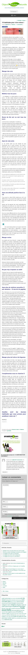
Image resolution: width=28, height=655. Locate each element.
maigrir (7, 613)
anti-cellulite (17, 598)
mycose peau (4, 615)
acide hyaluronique (6, 598)
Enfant (4, 584)
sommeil (18, 618)
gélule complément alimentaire (14, 608)
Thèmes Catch (17, 653)
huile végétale (8, 612)
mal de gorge (12, 613)
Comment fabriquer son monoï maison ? (16, 569)
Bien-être (14, 429)
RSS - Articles (5, 591)
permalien (9, 430)
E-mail (4, 506)
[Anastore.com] (11, 453)
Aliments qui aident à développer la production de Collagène (14, 552)
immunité (18, 612)
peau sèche (11, 616)
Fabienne (13, 24)
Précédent (19, 20)
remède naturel (11, 618)
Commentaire (5, 485)
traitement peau (8, 619)
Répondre (5, 472)
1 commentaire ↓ (19, 24)
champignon (13, 603)
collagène (13, 605)
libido (22, 612)
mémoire (8, 615)
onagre (7, 616)
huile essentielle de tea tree (17, 610)
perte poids (23, 616)
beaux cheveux (14, 601)
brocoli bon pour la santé (6, 603)
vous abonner (9, 516)
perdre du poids (17, 616)
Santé (17, 429)
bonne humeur (20, 601)
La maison (5, 585)
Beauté (4, 581)
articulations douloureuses (16, 600)
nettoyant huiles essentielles (20, 615)
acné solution (13, 598)
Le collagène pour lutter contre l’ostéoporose (11, 555)
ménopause (13, 615)
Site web (4, 511)
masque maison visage (22, 613)
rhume (16, 618)
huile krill (3, 612)
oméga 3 (4, 616)
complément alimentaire (18, 606)
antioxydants (8, 600)
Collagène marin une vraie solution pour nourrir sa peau (13, 550)
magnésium (4, 613)
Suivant (24, 20)
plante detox (5, 618)
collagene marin (6, 605)
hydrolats (14, 612)
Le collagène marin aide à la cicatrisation (11, 553)
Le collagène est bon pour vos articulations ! (11, 556)
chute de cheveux (20, 603)
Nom (4, 501)
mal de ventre (16, 613)
